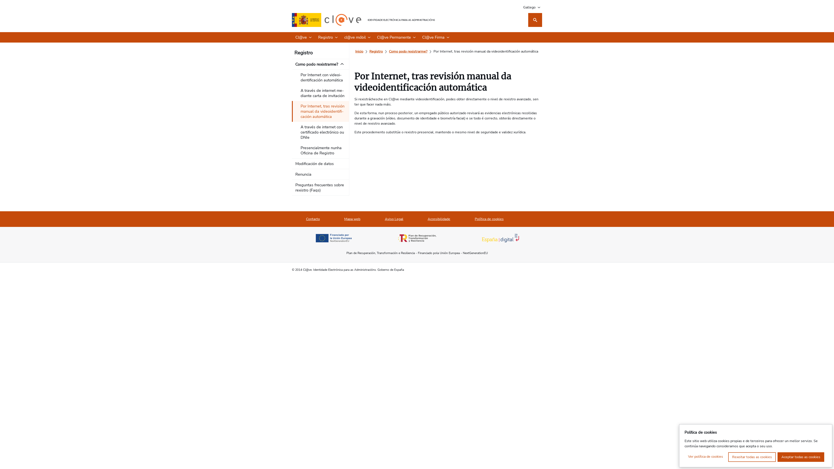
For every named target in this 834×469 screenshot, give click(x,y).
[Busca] (535, 20)
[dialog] (755, 445)
